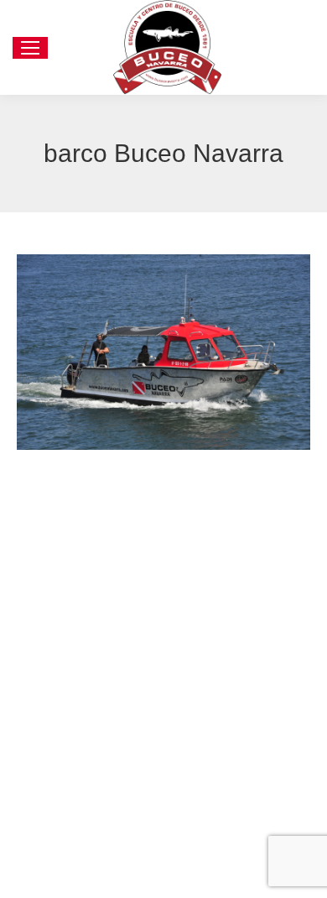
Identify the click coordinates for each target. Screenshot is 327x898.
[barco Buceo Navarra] (163, 352)
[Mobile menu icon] (30, 48)
